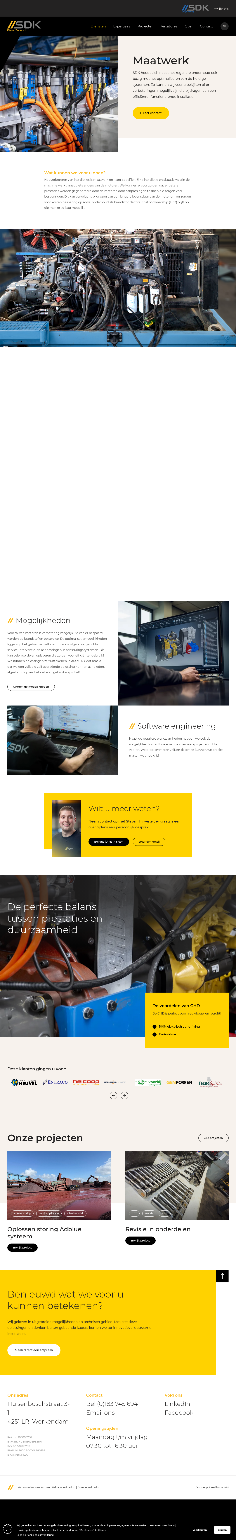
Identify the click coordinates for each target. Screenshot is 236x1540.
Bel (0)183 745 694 (112, 1403)
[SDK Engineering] (195, 9)
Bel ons (224, 8)
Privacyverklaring (63, 1487)
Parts (165, 1213)
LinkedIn (177, 1403)
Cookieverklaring (89, 1487)
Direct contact (151, 113)
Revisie (149, 1213)
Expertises (121, 26)
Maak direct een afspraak (34, 1350)
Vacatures (169, 26)
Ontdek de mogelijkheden (31, 686)
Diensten (98, 26)
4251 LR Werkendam (38, 1421)
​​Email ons (100, 1412)
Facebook (179, 1412)
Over (189, 26)
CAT (134, 1213)
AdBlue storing (22, 1213)
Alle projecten (213, 1138)
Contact (206, 26)
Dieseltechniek (75, 1213)
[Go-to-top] (222, 1276)
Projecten (146, 26)
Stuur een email (149, 841)
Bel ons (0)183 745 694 (108, 841)
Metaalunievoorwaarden (34, 1487)
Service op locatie (49, 1213)
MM (226, 1487)
